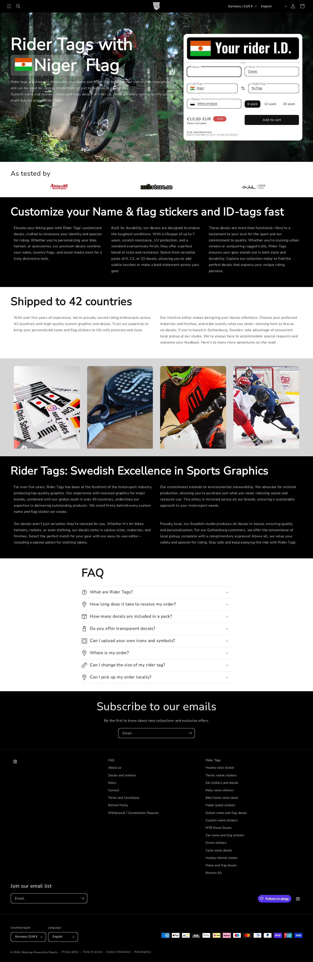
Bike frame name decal (222, 798)
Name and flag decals (221, 865)
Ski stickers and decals (222, 783)
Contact (113, 790)
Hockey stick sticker (220, 768)
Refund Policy (118, 805)
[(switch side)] (243, 88)
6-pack (252, 104)
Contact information (118, 951)
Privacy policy (70, 951)
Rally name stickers (220, 790)
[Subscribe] (190, 733)
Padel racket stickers (220, 805)
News (112, 783)
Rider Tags (213, 760)
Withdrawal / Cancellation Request (133, 813)
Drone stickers (216, 843)
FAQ (111, 760)
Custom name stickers (222, 820)
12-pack (270, 104)
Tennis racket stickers (221, 775)
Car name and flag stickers (225, 835)
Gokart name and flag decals (226, 813)
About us (115, 768)
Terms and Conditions (124, 798)
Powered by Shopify (46, 952)
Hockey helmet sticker (222, 858)
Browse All (214, 873)
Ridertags (27, 952)
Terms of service (92, 951)
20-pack (289, 104)
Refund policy (143, 951)
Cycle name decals (219, 850)
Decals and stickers (122, 775)
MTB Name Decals (219, 828)
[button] (9, 6)
